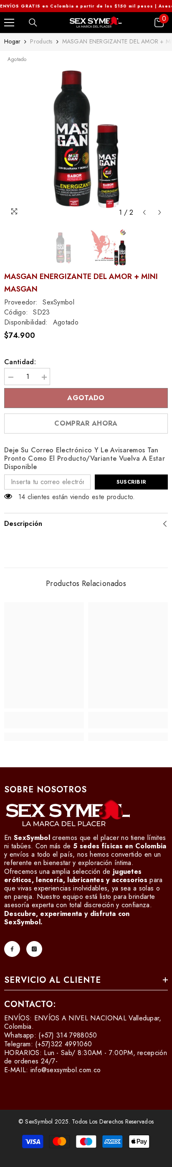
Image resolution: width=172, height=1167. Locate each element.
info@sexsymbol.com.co (65, 1070)
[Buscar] (33, 23)
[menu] (9, 23)
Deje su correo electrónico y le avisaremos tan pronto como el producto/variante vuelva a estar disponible (84, 458)
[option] (86, 138)
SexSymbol (58, 302)
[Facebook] (12, 949)
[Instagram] (34, 949)
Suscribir (131, 482)
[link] (44, 720)
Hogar (12, 41)
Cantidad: (20, 362)
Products (41, 41)
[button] (144, 212)
